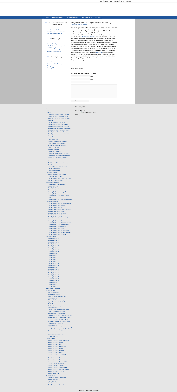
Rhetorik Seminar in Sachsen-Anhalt (57, 367)
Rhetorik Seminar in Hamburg (56, 350)
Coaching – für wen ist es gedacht (57, 122)
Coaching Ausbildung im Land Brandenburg (59, 209)
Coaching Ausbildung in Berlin (56, 207)
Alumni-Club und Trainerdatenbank (57, 377)
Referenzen (98, 17)
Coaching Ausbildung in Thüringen (57, 234)
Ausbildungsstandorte (52, 201)
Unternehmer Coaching (54, 139)
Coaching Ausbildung (51, 172)
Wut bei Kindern (52, 304)
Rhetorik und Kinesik (53, 373)
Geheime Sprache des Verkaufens (56, 49)
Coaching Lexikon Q (53, 269)
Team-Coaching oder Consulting (56, 143)
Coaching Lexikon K (53, 257)
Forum (106, 1)
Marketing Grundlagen (52, 44)
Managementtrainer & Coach (54, 33)
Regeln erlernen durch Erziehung (56, 313)
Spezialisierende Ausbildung (55, 180)
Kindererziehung (50, 290)
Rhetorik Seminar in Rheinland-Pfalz (57, 361)
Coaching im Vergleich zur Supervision (58, 130)
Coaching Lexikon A (53, 238)
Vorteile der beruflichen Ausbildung (57, 174)
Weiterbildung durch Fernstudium (56, 385)
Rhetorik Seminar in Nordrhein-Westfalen (59, 360)
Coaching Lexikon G (53, 249)
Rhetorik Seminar (50, 338)
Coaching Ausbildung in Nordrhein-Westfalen (60, 222)
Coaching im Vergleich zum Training (57, 132)
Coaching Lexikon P (53, 267)
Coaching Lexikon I (53, 253)
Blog (111, 1)
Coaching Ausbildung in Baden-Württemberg (59, 203)
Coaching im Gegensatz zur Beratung (58, 124)
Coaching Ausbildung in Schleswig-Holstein (59, 232)
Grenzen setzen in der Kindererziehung (58, 309)
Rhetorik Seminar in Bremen (55, 348)
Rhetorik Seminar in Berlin (55, 344)
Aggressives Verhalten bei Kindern (57, 302)
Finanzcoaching (52, 381)
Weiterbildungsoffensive (54, 383)
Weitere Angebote (50, 375)
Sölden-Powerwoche (86, 17)
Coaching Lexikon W (53, 280)
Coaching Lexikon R (53, 271)
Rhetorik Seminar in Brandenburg (57, 346)
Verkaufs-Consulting (53, 149)
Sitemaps (116, 1)
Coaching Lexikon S (53, 273)
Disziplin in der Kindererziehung (56, 311)
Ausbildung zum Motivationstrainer (56, 31)
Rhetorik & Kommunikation (54, 51)
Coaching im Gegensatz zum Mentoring (58, 126)
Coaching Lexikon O (53, 265)
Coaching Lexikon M (53, 261)
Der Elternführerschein (54, 292)
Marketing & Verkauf (52, 68)
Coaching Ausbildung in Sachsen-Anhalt (58, 230)
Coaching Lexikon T (53, 275)
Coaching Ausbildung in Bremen (56, 211)
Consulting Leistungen (57, 17)
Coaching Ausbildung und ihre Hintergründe (59, 178)
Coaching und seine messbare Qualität (58, 134)
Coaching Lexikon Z (53, 286)
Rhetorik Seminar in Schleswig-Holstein (58, 369)
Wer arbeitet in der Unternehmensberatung (59, 153)
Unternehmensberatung (52, 137)
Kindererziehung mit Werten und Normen (59, 317)
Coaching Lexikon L (53, 259)
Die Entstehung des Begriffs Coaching (58, 116)
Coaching (48, 112)
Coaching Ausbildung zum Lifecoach (57, 193)
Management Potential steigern (55, 64)
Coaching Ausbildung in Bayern (56, 205)
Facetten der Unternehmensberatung (57, 166)
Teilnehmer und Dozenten (54, 176)
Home (47, 17)
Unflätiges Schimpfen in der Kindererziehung (60, 327)
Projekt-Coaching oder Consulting (57, 145)
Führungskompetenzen (53, 66)
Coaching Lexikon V (53, 278)
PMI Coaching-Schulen (88, 9)
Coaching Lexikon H (53, 251)
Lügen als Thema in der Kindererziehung (58, 319)
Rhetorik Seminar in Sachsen (56, 365)
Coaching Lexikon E (53, 246)
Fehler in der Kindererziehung (56, 300)
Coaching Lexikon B (53, 240)
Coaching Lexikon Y (53, 284)
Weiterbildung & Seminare (53, 288)
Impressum (129, 1)
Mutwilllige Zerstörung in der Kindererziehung (60, 329)
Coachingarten (52, 136)
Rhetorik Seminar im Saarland (56, 363)
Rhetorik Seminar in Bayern (55, 342)
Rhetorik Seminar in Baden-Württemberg (58, 340)
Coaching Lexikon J (53, 255)
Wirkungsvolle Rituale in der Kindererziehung (60, 315)
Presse (101, 1)
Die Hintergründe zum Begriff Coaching (58, 114)
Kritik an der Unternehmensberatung (57, 157)
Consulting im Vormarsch (54, 151)
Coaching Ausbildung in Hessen (56, 215)
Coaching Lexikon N (53, 263)
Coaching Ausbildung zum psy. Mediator (58, 192)
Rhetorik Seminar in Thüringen (56, 371)
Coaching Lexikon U (53, 277)
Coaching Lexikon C (53, 242)
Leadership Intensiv (52, 62)
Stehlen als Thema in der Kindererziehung (59, 321)
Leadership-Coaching (53, 147)
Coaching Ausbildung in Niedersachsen (58, 221)
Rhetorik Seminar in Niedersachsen (57, 358)
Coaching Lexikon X (53, 282)
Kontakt (122, 1)
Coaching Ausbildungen (72, 17)
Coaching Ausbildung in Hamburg (57, 213)
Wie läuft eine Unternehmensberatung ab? (59, 155)
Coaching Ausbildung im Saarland (57, 226)
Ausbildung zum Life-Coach (54, 30)
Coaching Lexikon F (53, 248)
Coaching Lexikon (51, 236)
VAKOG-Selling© (51, 48)
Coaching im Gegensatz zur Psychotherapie (59, 128)
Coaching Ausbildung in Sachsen (56, 228)
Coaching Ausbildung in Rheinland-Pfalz (58, 224)
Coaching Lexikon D (53, 244)
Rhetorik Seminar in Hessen (55, 352)
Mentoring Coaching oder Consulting (57, 141)
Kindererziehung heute (54, 294)
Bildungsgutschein (53, 379)
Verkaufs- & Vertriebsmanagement (56, 46)
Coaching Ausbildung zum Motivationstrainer (60, 199)
